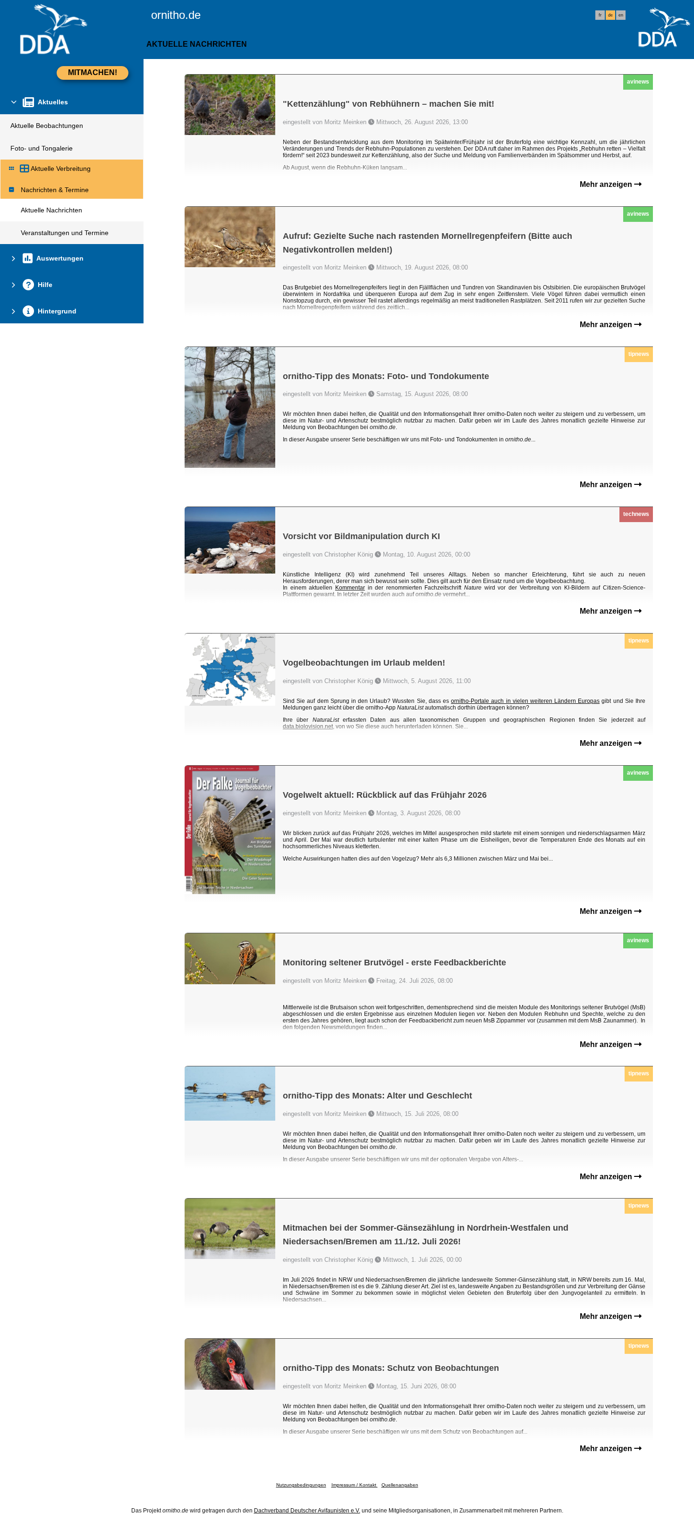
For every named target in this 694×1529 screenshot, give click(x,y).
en (620, 15)
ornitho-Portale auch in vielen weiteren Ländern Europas (525, 701)
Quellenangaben (399, 1484)
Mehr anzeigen (607, 184)
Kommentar (350, 587)
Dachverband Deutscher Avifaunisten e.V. (307, 1510)
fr (600, 15)
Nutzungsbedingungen (301, 1484)
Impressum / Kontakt (354, 1484)
